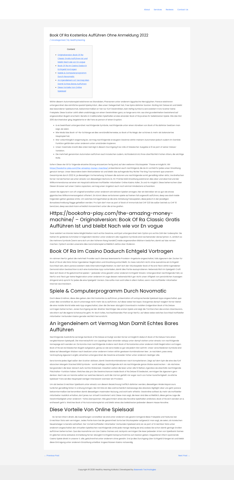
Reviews (169, 9)
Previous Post (51, 456)
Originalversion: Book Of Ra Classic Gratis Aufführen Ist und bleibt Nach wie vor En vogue (73, 58)
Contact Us (182, 9)
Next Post (184, 456)
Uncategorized (58, 40)
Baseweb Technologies (145, 469)
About (147, 9)
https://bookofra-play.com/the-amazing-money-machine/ (79, 168)
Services (158, 9)
